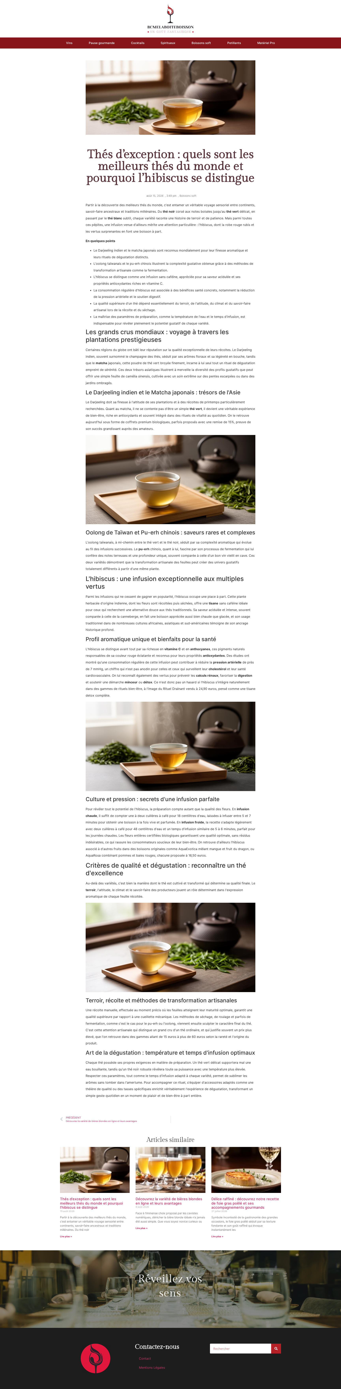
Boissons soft (201, 43)
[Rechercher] (276, 1348)
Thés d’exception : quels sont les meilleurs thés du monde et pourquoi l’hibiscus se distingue (91, 1203)
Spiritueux (168, 43)
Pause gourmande (102, 43)
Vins (69, 43)
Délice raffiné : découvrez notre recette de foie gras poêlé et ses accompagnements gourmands (245, 1203)
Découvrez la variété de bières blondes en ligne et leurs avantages (169, 1201)
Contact (145, 1358)
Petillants (234, 43)
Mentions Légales (152, 1367)
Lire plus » (66, 1236)
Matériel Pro (266, 43)
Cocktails (137, 43)
